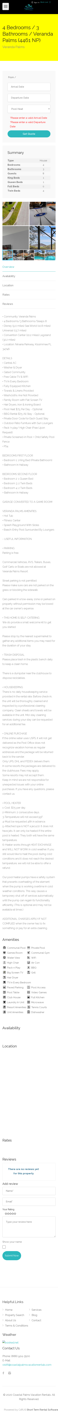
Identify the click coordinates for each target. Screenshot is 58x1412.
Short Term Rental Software (42, 1409)
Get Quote (29, 133)
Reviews (7, 303)
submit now (12, 1255)
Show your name (12, 1241)
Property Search (14, 1315)
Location (7, 285)
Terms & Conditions (16, 1325)
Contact (36, 1320)
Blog (34, 1315)
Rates (6, 294)
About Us (10, 1320)
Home (8, 1309)
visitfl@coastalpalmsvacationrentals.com (26, 1364)
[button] (52, 204)
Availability (8, 276)
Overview (8, 266)
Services (37, 1309)
